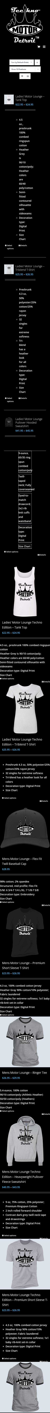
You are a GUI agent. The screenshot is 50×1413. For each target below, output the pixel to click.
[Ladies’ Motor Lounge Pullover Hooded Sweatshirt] (9, 422)
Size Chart (24, 546)
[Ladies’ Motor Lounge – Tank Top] (9, 99)
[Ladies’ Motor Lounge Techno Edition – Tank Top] (25, 591)
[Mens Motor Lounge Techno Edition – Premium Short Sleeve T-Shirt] (25, 1264)
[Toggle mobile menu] (44, 46)
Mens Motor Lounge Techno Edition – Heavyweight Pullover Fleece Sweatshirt (22, 1177)
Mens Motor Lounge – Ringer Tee (24, 1072)
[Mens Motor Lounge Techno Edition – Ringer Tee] (25, 1387)
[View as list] (27, 76)
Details (24, 245)
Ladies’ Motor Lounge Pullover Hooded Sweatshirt (28, 422)
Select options (10, 247)
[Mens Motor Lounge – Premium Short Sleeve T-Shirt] (25, 931)
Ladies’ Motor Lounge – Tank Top (29, 98)
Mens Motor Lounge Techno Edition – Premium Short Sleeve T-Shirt (25, 1300)
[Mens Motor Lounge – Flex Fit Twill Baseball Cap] (25, 827)
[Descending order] (37, 62)
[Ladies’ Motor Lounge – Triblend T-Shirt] (9, 269)
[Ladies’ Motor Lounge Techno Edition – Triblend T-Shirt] (25, 707)
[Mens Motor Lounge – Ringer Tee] (25, 1042)
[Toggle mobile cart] (38, 46)
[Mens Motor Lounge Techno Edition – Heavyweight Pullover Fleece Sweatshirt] (25, 1139)
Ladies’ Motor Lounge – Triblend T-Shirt (29, 268)
